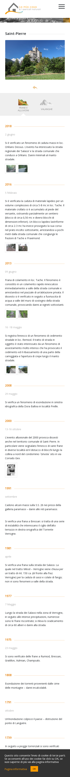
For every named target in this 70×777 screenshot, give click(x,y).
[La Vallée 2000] (11, 470)
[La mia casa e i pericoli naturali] (29, 7)
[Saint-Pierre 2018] (11, 168)
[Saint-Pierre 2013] (11, 314)
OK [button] (34, 768)
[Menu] (60, 9)
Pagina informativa (15, 769)
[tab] (23, 106)
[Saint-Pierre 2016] (11, 247)
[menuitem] (60, 9)
